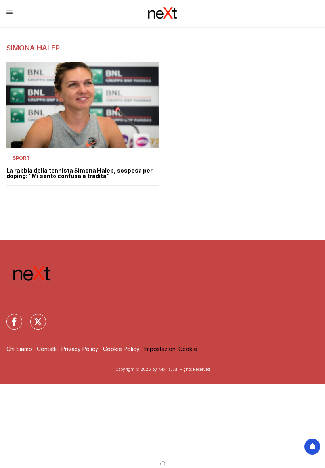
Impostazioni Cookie (170, 348)
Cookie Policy (121, 348)
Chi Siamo (19, 348)
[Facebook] (9, 317)
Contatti (47, 348)
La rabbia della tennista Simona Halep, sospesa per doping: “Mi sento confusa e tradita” (79, 173)
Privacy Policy (79, 348)
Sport (21, 158)
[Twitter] (33, 317)
